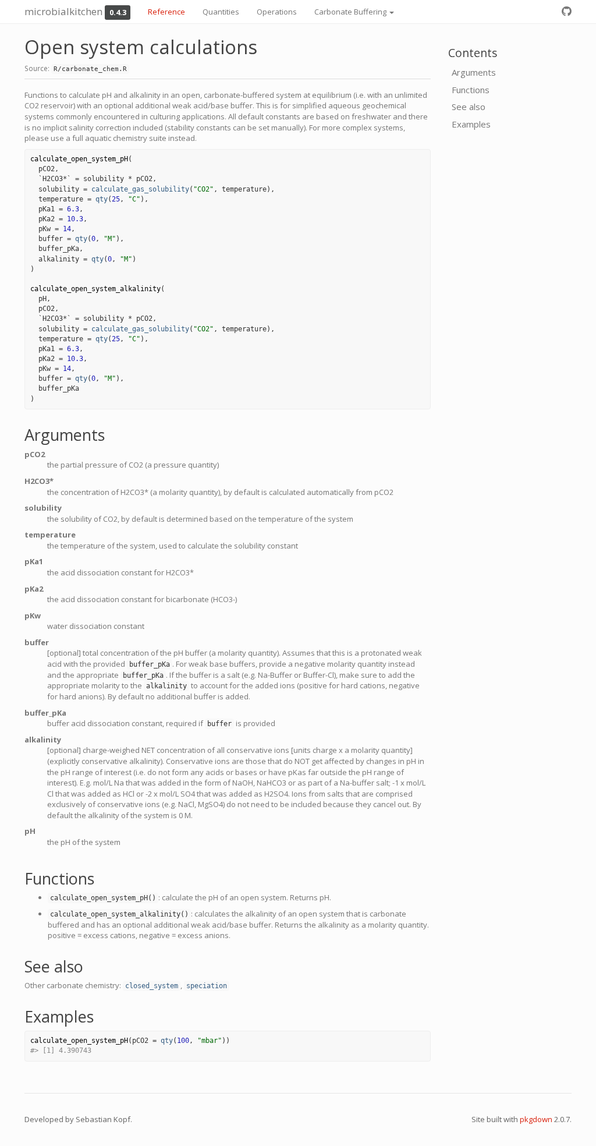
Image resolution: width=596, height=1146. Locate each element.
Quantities (221, 11)
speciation (206, 986)
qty (101, 199)
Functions (470, 90)
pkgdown (536, 1119)
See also (468, 106)
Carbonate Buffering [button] (351, 11)
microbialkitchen (63, 11)
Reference (166, 11)
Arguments (474, 72)
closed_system (151, 986)
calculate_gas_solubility (140, 189)
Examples (471, 124)
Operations (277, 11)
